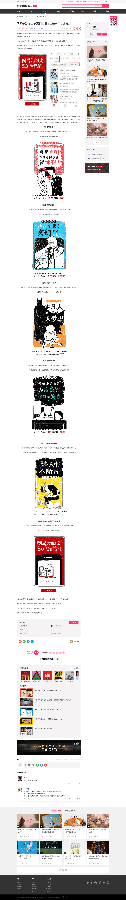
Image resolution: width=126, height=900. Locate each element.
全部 (77, 668)
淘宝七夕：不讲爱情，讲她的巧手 (96, 61)
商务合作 (34, 886)
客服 (95, 1)
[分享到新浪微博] (77, 28)
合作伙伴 (19, 884)
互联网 (103, 158)
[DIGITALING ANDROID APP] (88, 882)
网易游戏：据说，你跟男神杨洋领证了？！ (49, 690)
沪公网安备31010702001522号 (53, 897)
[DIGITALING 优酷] (108, 882)
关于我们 (19, 882)
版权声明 (48, 889)
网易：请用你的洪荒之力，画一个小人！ (48, 709)
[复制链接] (32, 641)
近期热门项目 (30, 16)
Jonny (26, 778)
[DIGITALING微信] (95, 882)
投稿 (33, 891)
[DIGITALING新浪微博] (100, 882)
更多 (106, 41)
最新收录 (20, 16)
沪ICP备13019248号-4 (38, 897)
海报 (88, 158)
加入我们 (19, 889)
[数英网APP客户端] (113, 20)
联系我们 (34, 884)
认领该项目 (74, 622)
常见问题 (90, 1)
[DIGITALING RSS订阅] (104, 883)
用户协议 (48, 886)
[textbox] (78, 6)
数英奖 (107, 11)
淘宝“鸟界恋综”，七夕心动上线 (97, 138)
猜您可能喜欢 (91, 149)
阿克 (94, 27)
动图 (88, 154)
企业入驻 (34, 882)
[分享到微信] (74, 28)
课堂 (94, 11)
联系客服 (48, 891)
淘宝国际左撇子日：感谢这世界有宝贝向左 (96, 80)
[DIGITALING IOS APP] (91, 882)
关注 (91, 34)
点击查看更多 (63, 870)
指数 (82, 11)
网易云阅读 (95, 158)
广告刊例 (34, 889)
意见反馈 (48, 884)
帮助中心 (48, 882)
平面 (93, 154)
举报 (63, 28)
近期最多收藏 (41, 16)
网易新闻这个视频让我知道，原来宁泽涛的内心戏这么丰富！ (53, 701)
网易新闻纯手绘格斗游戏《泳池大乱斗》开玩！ (50, 719)
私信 (102, 34)
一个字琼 (26, 789)
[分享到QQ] (80, 28)
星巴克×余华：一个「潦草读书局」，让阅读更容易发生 (97, 100)
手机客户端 (19, 886)
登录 (18, 1)
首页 (18, 11)
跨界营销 (100, 154)
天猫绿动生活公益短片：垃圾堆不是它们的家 (96, 119)
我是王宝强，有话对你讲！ (43, 728)
